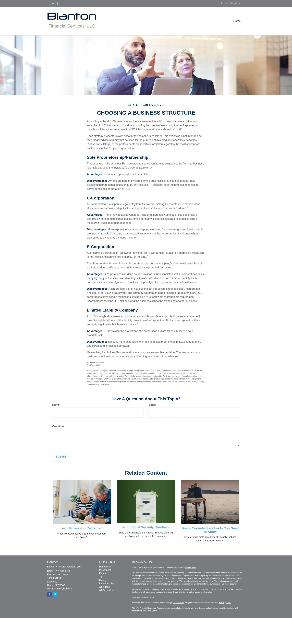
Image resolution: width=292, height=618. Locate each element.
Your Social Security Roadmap (146, 527)
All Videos (104, 586)
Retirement (105, 566)
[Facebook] (57, 3)
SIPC (228, 602)
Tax (101, 576)
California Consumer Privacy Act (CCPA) (217, 589)
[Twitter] (53, 3)
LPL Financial (178, 602)
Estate (102, 573)
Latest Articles (106, 583)
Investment (105, 570)
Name (56, 405)
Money (102, 580)
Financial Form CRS (144, 562)
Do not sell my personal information (197, 591)
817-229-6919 (232, 3)
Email (152, 405)
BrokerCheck (190, 567)
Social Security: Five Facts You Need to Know (210, 529)
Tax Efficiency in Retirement (81, 528)
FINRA (221, 602)
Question (58, 426)
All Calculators (106, 590)
